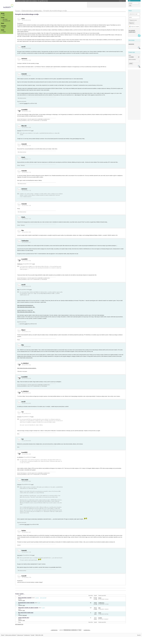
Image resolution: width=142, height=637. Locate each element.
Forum (2, 17)
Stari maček (24, 479)
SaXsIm (23, 530)
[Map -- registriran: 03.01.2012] (19, 231)
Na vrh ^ (139, 635)
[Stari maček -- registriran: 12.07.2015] (19, 480)
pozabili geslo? (132, 32)
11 (42, 597)
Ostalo (2, 30)
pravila (4, 31)
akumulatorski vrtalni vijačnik (26, 602)
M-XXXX (20, 599)
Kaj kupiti (25, 615)
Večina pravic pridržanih (10, 635)
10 (40, 597)
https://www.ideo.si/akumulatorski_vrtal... (26, 307)
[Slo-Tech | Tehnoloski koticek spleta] (8, 6)
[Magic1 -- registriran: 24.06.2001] (19, 330)
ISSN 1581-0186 (39, 635)
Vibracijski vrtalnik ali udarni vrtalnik (28, 607)
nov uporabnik (132, 30)
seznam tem (131, 44)
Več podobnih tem (19, 624)
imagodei (24, 74)
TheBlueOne (25, 241)
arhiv (4, 15)
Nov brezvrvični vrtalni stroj (25, 612)
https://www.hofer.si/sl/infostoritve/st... (25, 305)
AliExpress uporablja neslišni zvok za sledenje (32, 1)
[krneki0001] (19, 110)
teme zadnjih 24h (6, 20)
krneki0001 (24, 109)
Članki (2, 23)
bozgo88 (23, 576)
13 (45, 597)
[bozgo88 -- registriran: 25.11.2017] (19, 576)
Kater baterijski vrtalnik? (25, 597)
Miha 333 (23, 126)
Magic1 (23, 330)
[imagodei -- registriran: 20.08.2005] (19, 74)
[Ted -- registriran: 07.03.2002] (19, 412)
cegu (19, 614)
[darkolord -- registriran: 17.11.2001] (19, 59)
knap (19, 604)
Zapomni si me (133, 20)
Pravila (2, 635)
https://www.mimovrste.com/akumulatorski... (26, 368)
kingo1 (99, 597)
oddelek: (61, 630)
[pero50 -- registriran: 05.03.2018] (19, 47)
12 (43, 597)
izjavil (32, 130)
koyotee (100, 617)
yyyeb (19, 609)
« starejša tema (54, 630)
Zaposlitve (3, 25)
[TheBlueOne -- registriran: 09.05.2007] (19, 241)
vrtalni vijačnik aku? (23, 617)
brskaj (4, 27)
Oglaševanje (27, 635)
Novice (2, 13)
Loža (24, 600)
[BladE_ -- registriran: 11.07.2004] (19, 158)
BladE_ (23, 157)
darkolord (24, 58)
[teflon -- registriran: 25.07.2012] (19, 19)
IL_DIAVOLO (25, 363)
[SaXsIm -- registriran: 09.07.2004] (19, 531)
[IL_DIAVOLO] (19, 364)
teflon (23, 18)
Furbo (99, 612)
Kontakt (32, 635)
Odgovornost (20, 635)
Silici (99, 607)
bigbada (19, 619)
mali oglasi (5, 19)
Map (22, 230)
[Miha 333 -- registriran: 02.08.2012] (19, 126)
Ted (22, 412)
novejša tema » (87, 630)
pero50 (23, 46)
